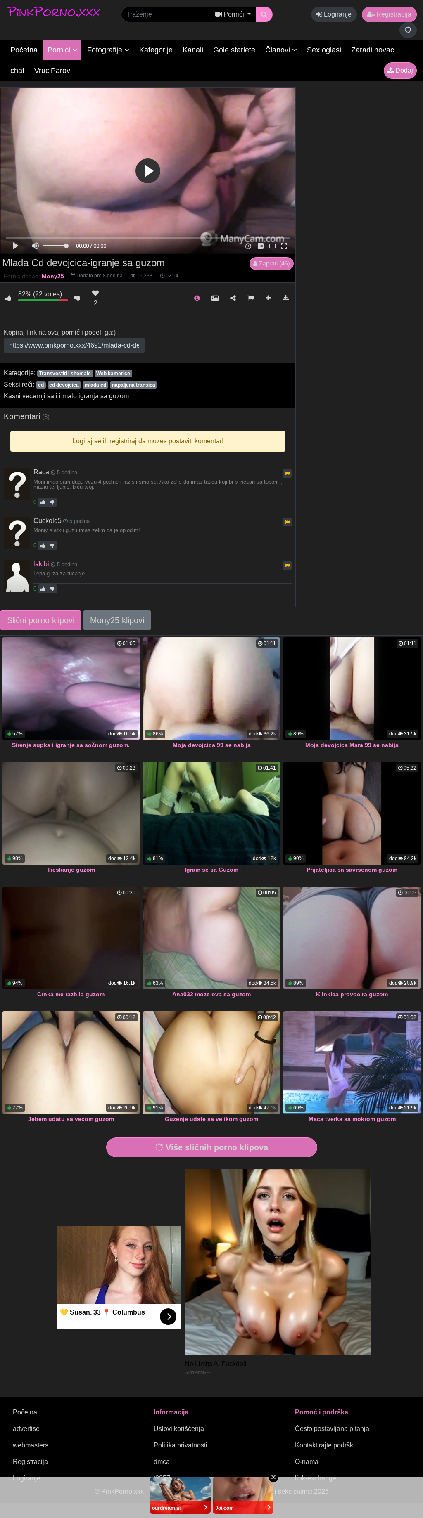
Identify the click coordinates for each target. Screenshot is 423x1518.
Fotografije (105, 50)
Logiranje (337, 14)
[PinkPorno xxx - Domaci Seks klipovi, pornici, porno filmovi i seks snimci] (53, 11)
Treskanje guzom (71, 869)
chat (17, 70)
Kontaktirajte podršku (326, 1445)
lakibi (41, 563)
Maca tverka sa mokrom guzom (352, 1119)
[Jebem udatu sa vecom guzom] (71, 1062)
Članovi (278, 50)
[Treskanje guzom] (71, 813)
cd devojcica (64, 385)
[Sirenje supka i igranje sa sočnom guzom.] (71, 688)
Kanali (193, 50)
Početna (24, 50)
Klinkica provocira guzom (352, 994)
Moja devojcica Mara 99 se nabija (352, 745)
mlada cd (95, 385)
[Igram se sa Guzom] (211, 813)
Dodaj (403, 70)
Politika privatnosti (180, 1445)
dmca (162, 1461)
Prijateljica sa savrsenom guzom (352, 869)
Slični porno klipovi (40, 620)
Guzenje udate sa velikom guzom (211, 1119)
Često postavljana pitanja (332, 1428)
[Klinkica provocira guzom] (352, 938)
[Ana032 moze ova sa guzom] (211, 938)
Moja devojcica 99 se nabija (212, 745)
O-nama (306, 1461)
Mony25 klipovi (117, 620)
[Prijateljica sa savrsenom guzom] (352, 813)
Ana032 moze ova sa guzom (211, 994)
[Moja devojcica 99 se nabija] (211, 688)
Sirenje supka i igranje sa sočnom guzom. (71, 745)
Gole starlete (234, 50)
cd (41, 385)
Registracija (393, 14)
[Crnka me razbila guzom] (71, 938)
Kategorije (156, 50)
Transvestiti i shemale (65, 373)
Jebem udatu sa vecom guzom (71, 1119)
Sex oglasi (324, 50)
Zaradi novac (372, 50)
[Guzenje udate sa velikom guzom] (211, 1062)
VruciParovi (53, 70)
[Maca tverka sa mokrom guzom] (352, 1062)
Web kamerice (113, 373)
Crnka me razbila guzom (71, 994)
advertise (26, 1428)
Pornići (60, 50)
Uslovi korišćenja (179, 1428)
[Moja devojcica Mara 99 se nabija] (352, 688)
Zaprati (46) (273, 263)
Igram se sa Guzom (211, 869)
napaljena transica (133, 385)
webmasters (30, 1445)
